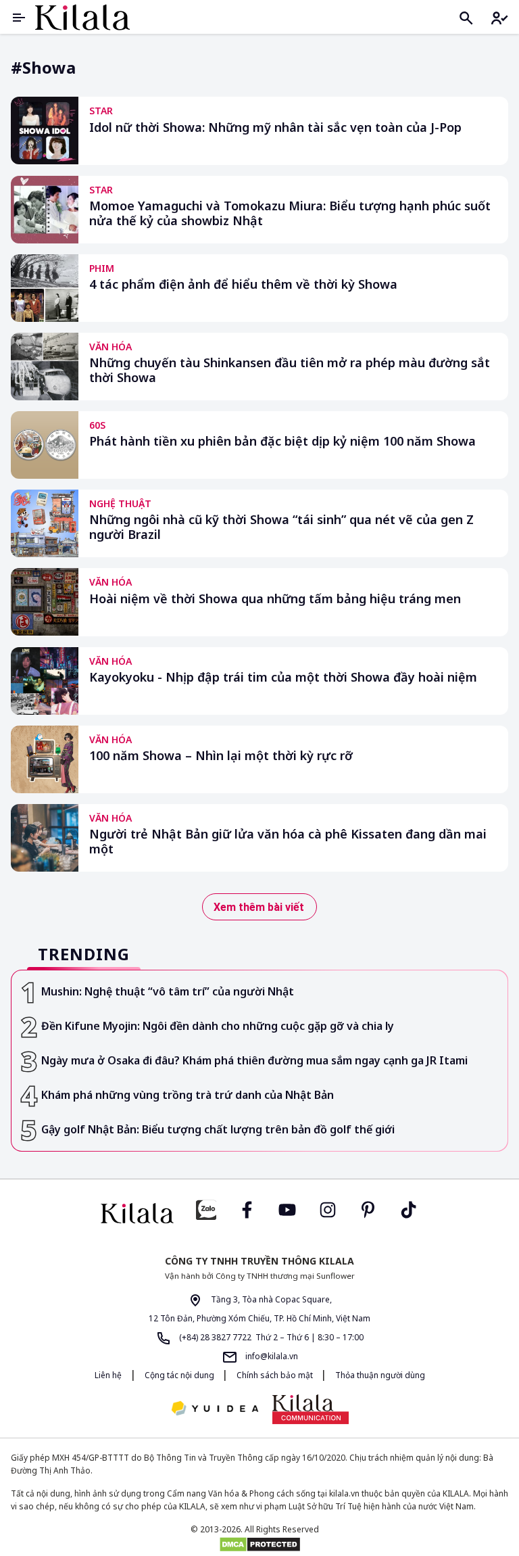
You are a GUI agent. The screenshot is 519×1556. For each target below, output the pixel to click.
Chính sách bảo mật (276, 1375)
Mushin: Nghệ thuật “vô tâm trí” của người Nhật (167, 991)
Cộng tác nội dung (180, 1375)
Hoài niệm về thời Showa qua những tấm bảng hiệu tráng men (275, 599)
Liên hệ (108, 1375)
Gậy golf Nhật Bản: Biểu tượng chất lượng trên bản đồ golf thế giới (218, 1129)
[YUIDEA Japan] (215, 1409)
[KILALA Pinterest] (368, 1209)
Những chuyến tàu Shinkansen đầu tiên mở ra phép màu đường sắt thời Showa (289, 370)
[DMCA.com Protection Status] (259, 1544)
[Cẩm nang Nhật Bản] (137, 1213)
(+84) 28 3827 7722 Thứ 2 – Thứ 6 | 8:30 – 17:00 (270, 1337)
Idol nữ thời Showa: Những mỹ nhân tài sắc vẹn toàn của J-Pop (275, 127)
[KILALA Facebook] (206, 1209)
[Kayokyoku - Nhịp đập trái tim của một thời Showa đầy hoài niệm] (44, 681)
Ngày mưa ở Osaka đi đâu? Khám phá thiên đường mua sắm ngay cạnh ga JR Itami (254, 1060)
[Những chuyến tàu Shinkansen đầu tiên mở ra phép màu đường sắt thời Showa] (44, 366)
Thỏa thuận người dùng (380, 1375)
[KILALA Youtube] (287, 1209)
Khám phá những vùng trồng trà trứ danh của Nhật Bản (187, 1094)
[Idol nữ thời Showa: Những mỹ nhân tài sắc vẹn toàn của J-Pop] (44, 130)
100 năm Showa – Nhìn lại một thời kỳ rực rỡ (221, 755)
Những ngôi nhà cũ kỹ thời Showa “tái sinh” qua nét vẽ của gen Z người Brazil (281, 527)
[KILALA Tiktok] (409, 1209)
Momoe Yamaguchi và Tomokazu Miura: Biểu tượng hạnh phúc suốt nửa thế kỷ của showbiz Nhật (290, 213)
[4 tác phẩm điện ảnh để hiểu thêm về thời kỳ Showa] (44, 288)
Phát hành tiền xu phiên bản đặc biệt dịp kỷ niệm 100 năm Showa (282, 441)
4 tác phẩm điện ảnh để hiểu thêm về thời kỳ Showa (243, 284)
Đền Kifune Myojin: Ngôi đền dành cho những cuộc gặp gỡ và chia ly (217, 1025)
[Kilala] (82, 17)
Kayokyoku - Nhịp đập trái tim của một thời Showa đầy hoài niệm (283, 677)
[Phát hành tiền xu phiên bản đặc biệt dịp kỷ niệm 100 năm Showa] (44, 445)
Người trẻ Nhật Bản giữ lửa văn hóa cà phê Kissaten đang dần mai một (288, 841)
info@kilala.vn (270, 1356)
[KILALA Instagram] (328, 1209)
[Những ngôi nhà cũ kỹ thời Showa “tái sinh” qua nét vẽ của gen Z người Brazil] (44, 523)
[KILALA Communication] (310, 1409)
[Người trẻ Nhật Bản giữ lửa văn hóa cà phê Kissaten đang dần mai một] (44, 838)
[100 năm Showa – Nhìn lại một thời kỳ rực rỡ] (44, 759)
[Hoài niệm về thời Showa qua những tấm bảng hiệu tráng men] (44, 602)
